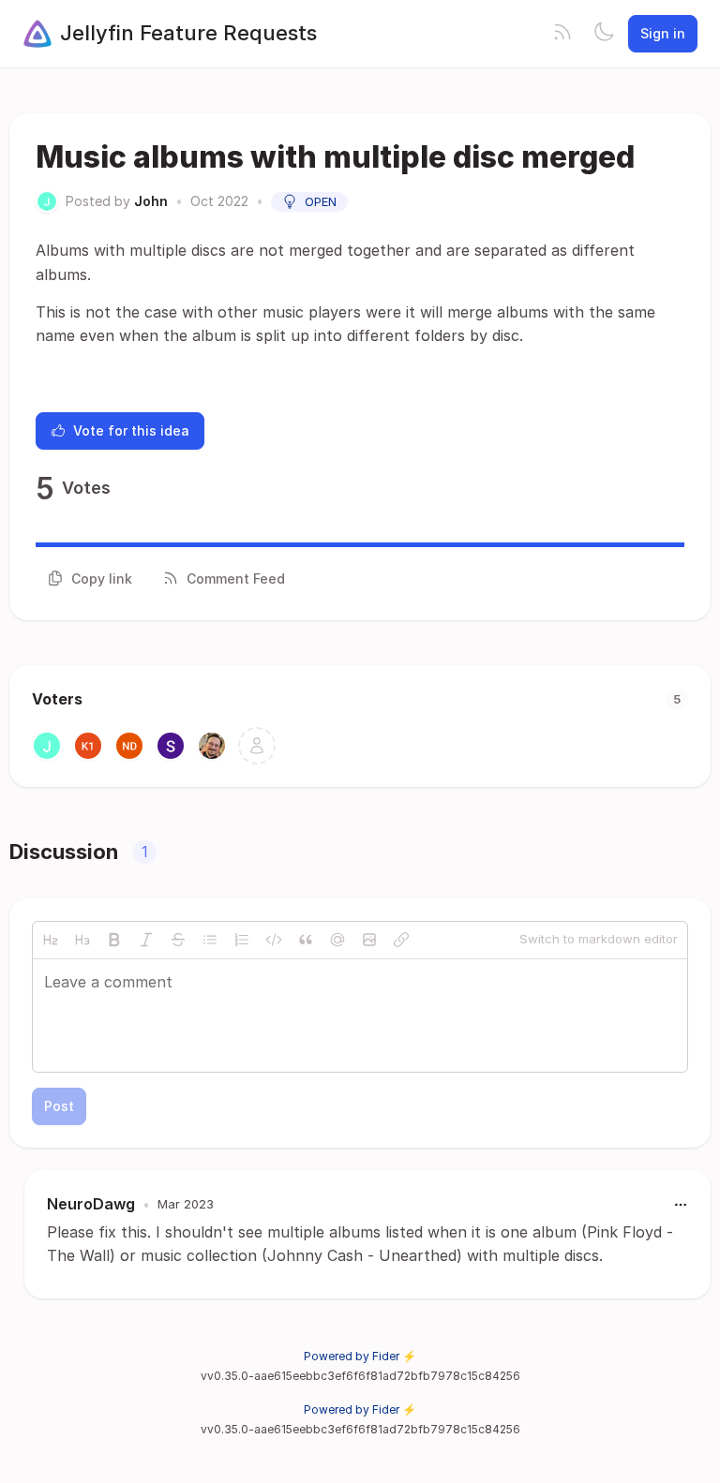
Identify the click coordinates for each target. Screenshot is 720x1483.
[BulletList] (210, 940)
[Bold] (114, 940)
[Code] (274, 940)
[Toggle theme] (604, 34)
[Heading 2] (51, 940)
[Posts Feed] (562, 34)
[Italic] (146, 940)
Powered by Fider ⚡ (360, 1356)
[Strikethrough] (178, 940)
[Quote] (306, 940)
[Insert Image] (369, 940)
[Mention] (337, 940)
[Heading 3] (82, 940)
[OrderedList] (242, 940)
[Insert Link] (401, 940)
